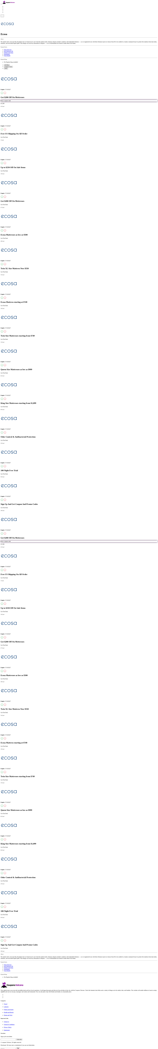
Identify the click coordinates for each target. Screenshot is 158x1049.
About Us (6, 1021)
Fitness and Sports (8, 9)
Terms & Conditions (9, 1024)
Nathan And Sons (8, 52)
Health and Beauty (9, 11)
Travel (5, 6)
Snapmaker (7, 54)
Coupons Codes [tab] (8, 66)
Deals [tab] (6, 68)
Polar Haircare (7, 49)
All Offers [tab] (7, 65)
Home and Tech (8, 12)
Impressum (7, 1030)
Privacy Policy (8, 1027)
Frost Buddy (7, 55)
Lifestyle (6, 8)
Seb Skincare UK (8, 51)
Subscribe (19, 1039)
